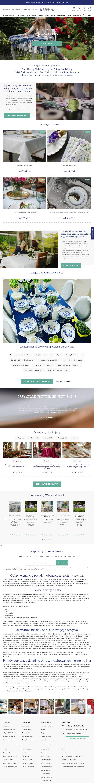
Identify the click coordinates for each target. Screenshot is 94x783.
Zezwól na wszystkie (47, 416)
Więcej (21, 384)
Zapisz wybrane (47, 411)
